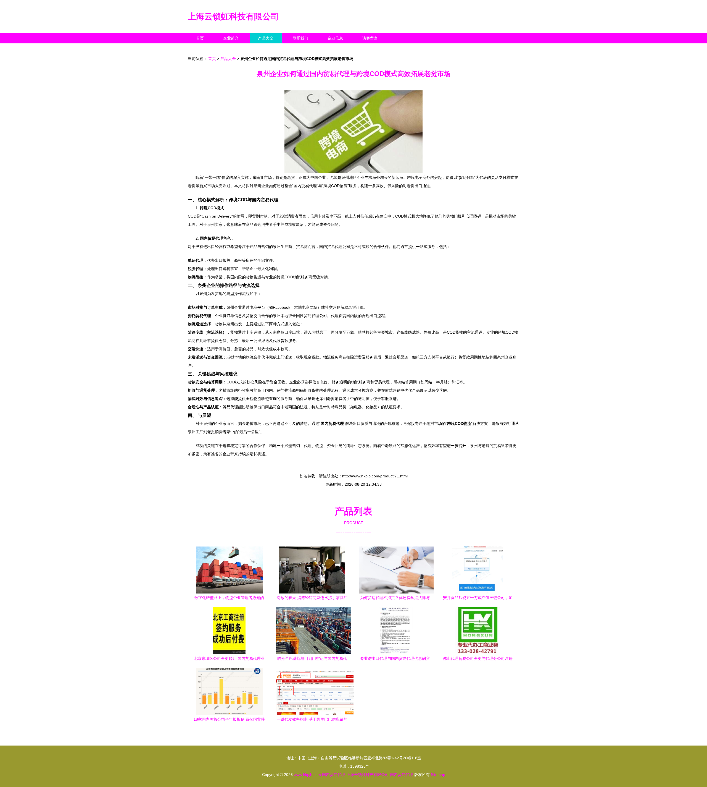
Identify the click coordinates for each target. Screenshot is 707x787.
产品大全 (265, 38)
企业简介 (231, 38)
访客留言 (370, 38)
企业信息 (335, 38)
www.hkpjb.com (307, 774)
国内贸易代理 (333, 774)
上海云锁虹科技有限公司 (233, 16)
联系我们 (300, 38)
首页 (200, 38)
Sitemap (438, 774)
